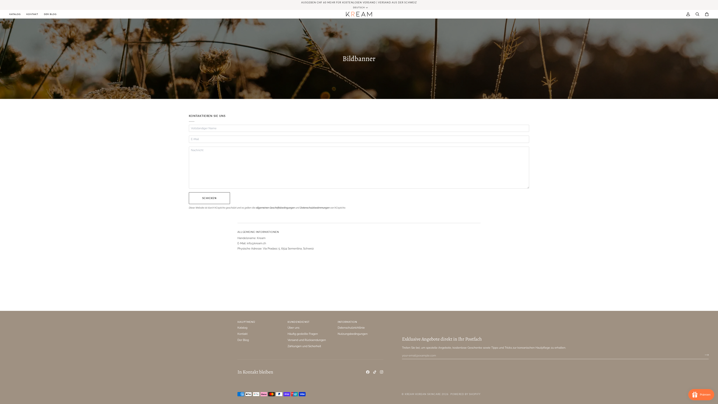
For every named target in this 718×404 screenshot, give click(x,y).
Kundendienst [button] (299, 321)
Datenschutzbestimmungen (315, 207)
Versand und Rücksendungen (307, 340)
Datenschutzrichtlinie (351, 327)
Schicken (209, 198)
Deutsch (359, 7)
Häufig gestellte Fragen (303, 333)
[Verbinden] (705, 355)
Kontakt (242, 333)
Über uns (293, 327)
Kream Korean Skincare (423, 394)
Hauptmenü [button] (246, 321)
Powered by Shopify (465, 394)
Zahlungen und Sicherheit (304, 346)
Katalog (242, 327)
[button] (16, 14)
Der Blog (243, 340)
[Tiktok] (374, 372)
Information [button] (347, 321)
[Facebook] (367, 372)
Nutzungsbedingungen (353, 333)
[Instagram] (381, 372)
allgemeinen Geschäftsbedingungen (275, 207)
